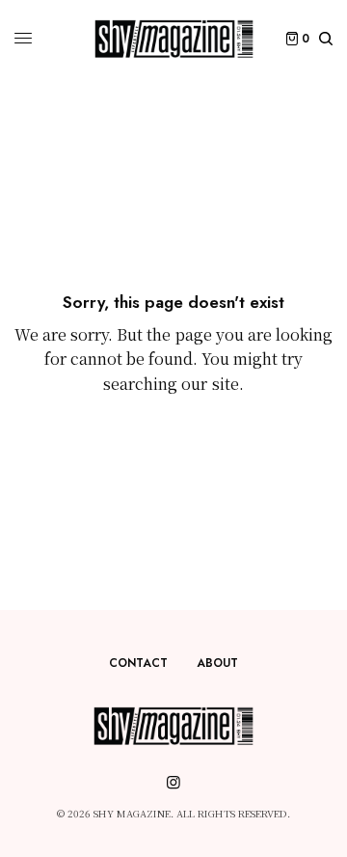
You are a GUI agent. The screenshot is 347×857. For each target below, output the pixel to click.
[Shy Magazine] (174, 38)
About (217, 663)
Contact (138, 663)
